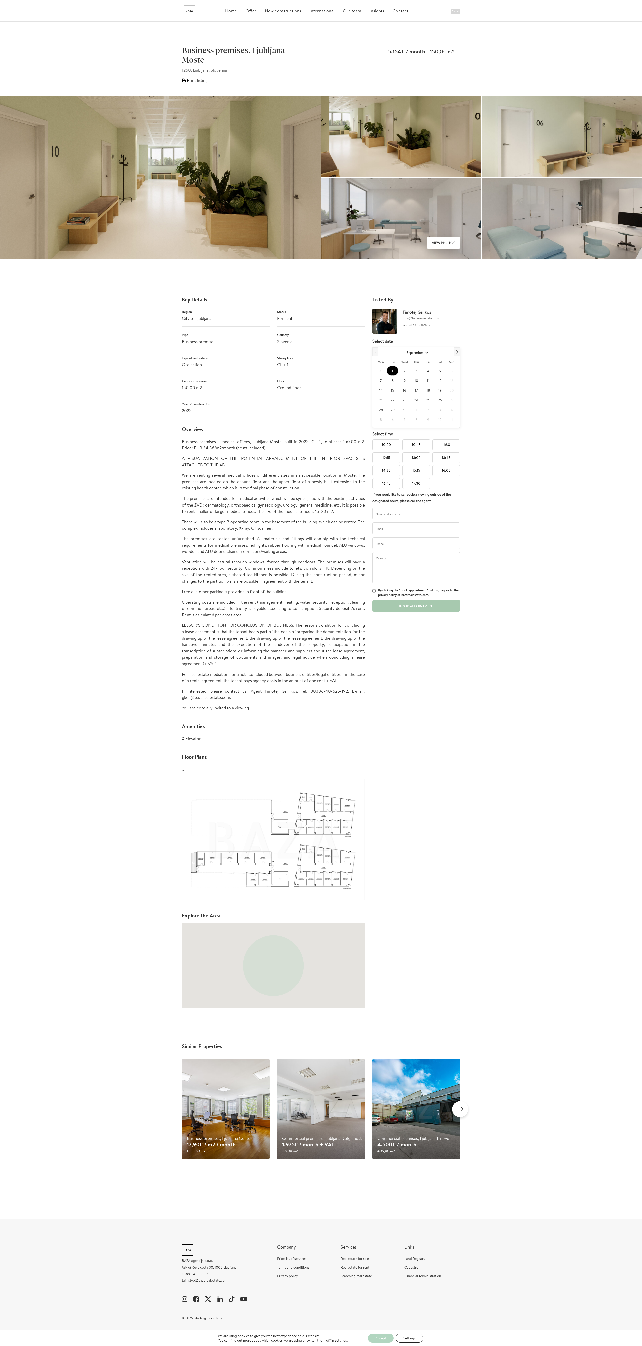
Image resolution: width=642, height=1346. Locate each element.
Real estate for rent (355, 1267)
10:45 (416, 444)
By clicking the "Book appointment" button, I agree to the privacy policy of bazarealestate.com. (418, 592)
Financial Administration (422, 1275)
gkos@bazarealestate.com (421, 318)
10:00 (386, 444)
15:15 (416, 470)
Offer (251, 11)
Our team (352, 11)
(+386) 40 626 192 (418, 324)
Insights (377, 11)
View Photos (443, 242)
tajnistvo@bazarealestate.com (205, 1280)
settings (341, 1340)
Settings (409, 1338)
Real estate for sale (355, 1258)
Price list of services (291, 1258)
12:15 (386, 457)
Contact (400, 11)
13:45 (446, 457)
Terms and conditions (293, 1267)
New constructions (283, 11)
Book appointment (416, 606)
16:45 (386, 483)
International (322, 11)
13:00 (416, 457)
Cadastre (411, 1267)
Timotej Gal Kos (417, 312)
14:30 (386, 470)
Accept (380, 1338)
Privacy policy (287, 1275)
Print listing (197, 80)
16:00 (446, 470)
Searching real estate (356, 1275)
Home (231, 11)
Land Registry (414, 1258)
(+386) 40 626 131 (196, 1273)
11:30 (446, 444)
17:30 (416, 483)
